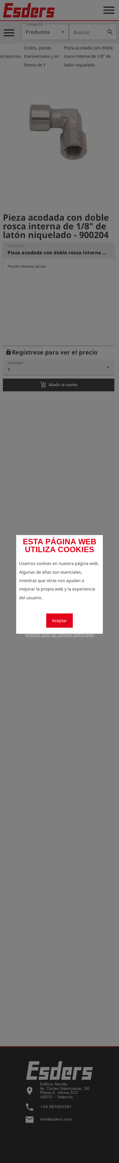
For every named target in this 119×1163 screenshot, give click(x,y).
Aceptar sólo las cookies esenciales (59, 635)
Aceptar (59, 620)
